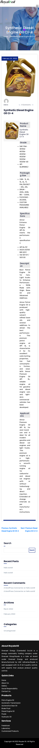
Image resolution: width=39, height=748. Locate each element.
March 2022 (8, 609)
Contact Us (6, 691)
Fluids (4, 714)
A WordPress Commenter (13, 588)
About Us (5, 683)
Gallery (4, 686)
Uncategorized (9, 631)
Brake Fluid (6, 708)
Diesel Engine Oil (8, 711)
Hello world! (8, 568)
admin (6, 105)
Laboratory (6, 728)
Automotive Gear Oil (9, 706)
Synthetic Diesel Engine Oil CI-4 (23, 37)
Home (6, 37)
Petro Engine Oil (8, 700)
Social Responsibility (9, 689)
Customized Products (10, 731)
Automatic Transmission (11, 703)
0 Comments (26, 105)
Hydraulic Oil (6, 717)
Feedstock (6, 726)
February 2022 (9, 614)
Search (7, 543)
